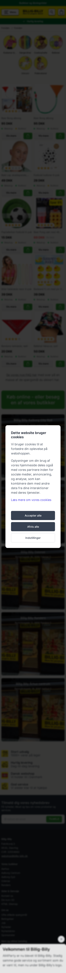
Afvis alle (33, 526)
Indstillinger (33, 538)
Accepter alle (33, 515)
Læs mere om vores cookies (31, 500)
